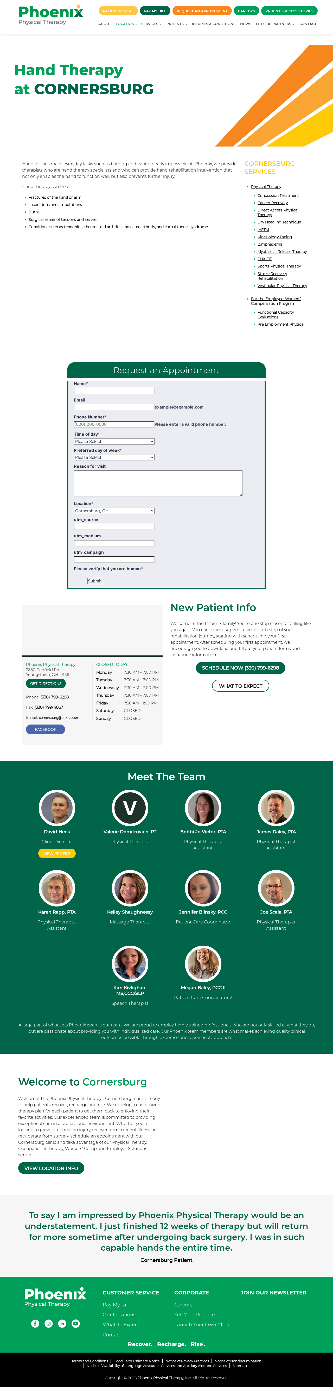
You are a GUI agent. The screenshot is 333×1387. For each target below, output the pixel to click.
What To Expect (121, 1325)
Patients (175, 24)
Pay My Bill (155, 11)
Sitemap (240, 1366)
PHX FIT (265, 259)
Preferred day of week (98, 450)
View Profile (57, 853)
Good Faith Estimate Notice (137, 1361)
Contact (308, 24)
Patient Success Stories (289, 11)
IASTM (263, 229)
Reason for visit (90, 466)
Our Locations (119, 1315)
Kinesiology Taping (275, 237)
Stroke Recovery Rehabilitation (272, 276)
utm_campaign (89, 552)
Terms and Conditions (90, 1361)
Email (79, 400)
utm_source (86, 519)
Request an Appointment (202, 11)
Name (81, 383)
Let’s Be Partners (274, 24)
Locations (126, 24)
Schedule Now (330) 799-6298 (240, 668)
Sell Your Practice (194, 1315)
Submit (95, 580)
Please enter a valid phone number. (190, 424)
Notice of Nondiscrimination (238, 1361)
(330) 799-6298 (55, 697)
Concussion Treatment (278, 195)
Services (150, 24)
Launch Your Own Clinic (202, 1325)
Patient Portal (118, 11)
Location (83, 503)
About (104, 24)
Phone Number (90, 416)
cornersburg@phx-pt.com (59, 718)
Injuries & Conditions (213, 24)
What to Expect (240, 686)
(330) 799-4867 (49, 707)
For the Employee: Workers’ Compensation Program (276, 301)
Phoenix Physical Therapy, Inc (164, 1378)
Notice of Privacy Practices (187, 1361)
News (245, 24)
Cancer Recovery (273, 202)
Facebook (45, 729)
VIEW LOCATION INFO (51, 1168)
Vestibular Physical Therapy (282, 285)
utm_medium (87, 535)
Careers (246, 11)
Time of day (87, 434)
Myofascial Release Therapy (282, 251)
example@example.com (179, 407)
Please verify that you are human (108, 568)
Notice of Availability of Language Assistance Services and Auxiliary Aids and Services (157, 1366)
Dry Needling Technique (279, 222)
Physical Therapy (266, 186)
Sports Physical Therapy (279, 266)
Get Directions (46, 683)
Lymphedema (270, 244)
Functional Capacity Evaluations (276, 314)
